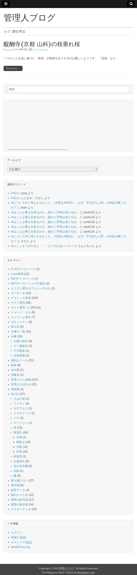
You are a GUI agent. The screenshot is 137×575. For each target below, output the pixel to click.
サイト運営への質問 (24, 307)
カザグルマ (21, 408)
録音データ (18, 490)
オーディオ (18, 293)
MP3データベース (22, 278)
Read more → (13, 68)
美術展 (15, 389)
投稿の (18, 537)
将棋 (14, 365)
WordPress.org (20, 546)
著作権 (15, 485)
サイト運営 (18, 302)
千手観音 (19, 350)
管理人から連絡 (21, 379)
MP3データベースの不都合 (28, 283)
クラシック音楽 (21, 297)
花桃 (16, 470)
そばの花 (19, 398)
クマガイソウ (22, 413)
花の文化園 (21, 466)
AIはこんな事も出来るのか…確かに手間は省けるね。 (45, 212)
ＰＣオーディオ (21, 509)
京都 (19, 437)
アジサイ (19, 403)
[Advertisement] (37, 125)
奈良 (19, 451)
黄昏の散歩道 (19, 504)
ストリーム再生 (21, 317)
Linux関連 (17, 273)
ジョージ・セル (21, 312)
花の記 (15, 393)
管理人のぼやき (21, 384)
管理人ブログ (29, 17)
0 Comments (42, 49)
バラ (16, 418)
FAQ (14, 193)
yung (9, 49)
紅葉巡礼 (19, 461)
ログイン (16, 532)
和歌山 (20, 442)
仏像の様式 (21, 341)
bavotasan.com (86, 572)
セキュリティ (19, 321)
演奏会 (15, 374)
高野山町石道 (19, 499)
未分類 (15, 369)
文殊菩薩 (19, 355)
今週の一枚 (18, 331)
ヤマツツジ (21, 422)
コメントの (21, 542)
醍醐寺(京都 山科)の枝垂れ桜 (42, 44)
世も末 (15, 326)
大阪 (19, 446)
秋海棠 (18, 456)
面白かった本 (19, 494)
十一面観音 (21, 345)
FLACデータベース (23, 269)
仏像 (14, 336)
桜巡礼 (18, 432)
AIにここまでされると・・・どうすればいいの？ (42, 245)
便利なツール (19, 360)
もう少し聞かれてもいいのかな (31, 288)
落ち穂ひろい (19, 480)
